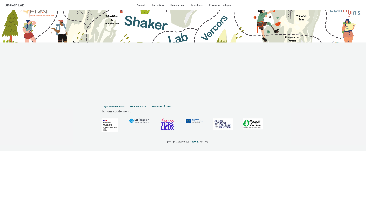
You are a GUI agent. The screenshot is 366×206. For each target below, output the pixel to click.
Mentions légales (161, 106)
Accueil (141, 5)
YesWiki (194, 141)
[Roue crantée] (352, 4)
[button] (358, 5)
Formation (158, 5)
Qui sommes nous (114, 106)
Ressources (177, 5)
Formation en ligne (220, 5)
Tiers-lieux (197, 5)
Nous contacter (138, 106)
